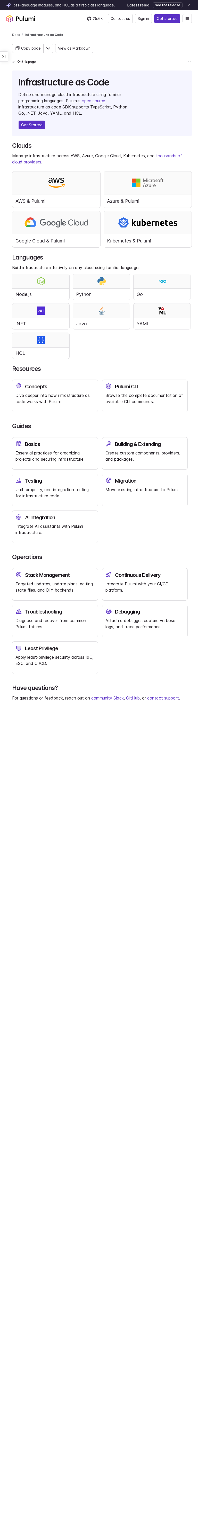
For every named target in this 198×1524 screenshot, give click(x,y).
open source (93, 100)
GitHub (133, 698)
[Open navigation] (187, 18)
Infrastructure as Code (44, 35)
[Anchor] (113, 81)
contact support (163, 698)
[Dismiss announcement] (189, 5)
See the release (167, 5)
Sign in (143, 18)
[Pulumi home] (20, 18)
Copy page (31, 48)
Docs (16, 35)
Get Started (32, 125)
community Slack (107, 698)
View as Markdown (74, 48)
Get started (167, 18)
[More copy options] (48, 48)
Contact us (120, 18)
